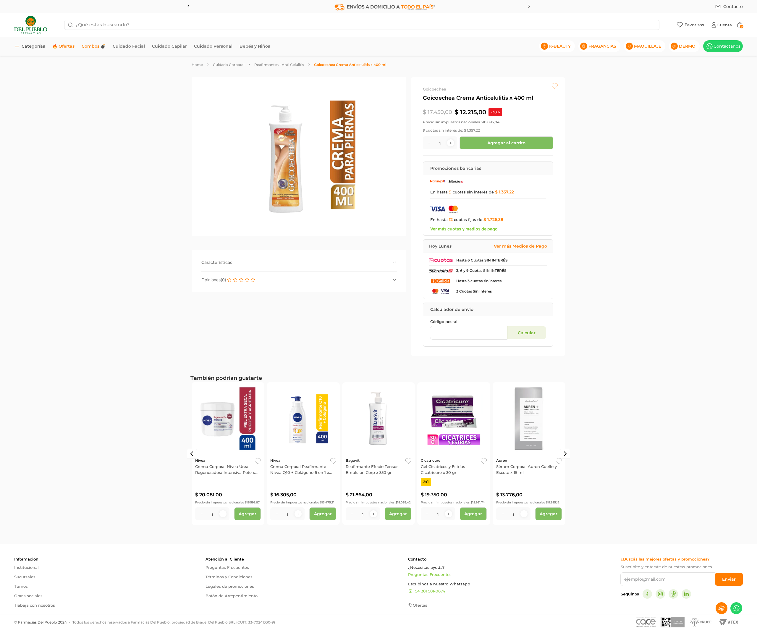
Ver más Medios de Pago (520, 246)
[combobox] (362, 25)
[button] (192, 454)
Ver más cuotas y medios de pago (464, 228)
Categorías (33, 46)
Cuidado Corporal (228, 64)
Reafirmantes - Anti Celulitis (279, 64)
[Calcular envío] (526, 332)
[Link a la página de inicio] (197, 65)
